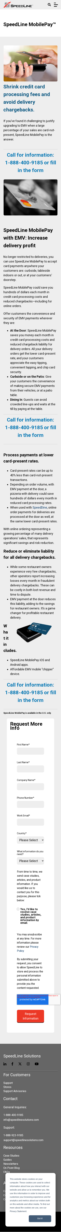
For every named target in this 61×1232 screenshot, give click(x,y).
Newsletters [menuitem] (10, 1163)
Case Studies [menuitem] (11, 1155)
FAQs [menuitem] (6, 1172)
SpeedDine (40, 507)
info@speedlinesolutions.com (21, 1119)
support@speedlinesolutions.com (23, 1140)
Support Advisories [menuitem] (14, 1091)
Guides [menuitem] (7, 1159)
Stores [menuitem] (7, 1087)
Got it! (40, 1218)
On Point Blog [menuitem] (11, 1168)
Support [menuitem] (8, 1083)
